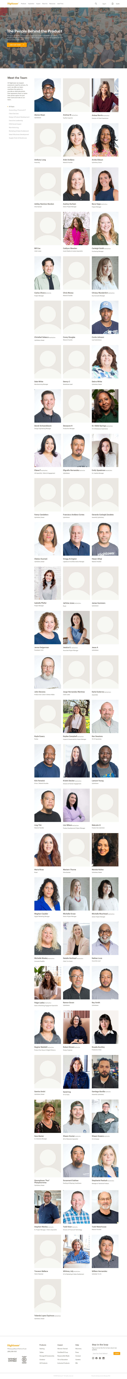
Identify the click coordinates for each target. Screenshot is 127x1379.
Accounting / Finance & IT (17, 110)
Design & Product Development (19, 117)
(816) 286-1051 (12, 1351)
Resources (52, 3)
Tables (41, 1352)
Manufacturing (14, 127)
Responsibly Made (63, 1356)
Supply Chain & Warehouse (18, 138)
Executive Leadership (16, 120)
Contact (78, 1356)
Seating (41, 1348)
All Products (43, 1363)
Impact (38, 3)
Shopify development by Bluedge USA (101, 1375)
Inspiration (31, 3)
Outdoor (42, 1359)
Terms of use (22, 1348)
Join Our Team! (15, 45)
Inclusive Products (63, 1363)
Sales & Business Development (19, 134)
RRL (76, 1363)
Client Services (14, 113)
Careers (78, 1359)
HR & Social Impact (15, 124)
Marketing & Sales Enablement (19, 131)
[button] (114, 4)
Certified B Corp (62, 1352)
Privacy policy (12, 1348)
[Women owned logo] (12, 1360)
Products (23, 3)
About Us (44, 3)
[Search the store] (96, 4)
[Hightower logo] (14, 1345)
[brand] (14, 3)
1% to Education (62, 1359)
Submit (117, 1353)
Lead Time (60, 3)
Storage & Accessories (46, 1356)
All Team (11, 106)
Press (77, 1352)
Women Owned (62, 1348)
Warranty (78, 1348)
